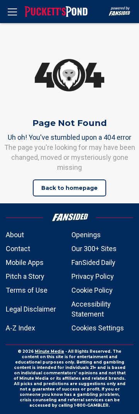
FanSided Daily (93, 262)
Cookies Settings (97, 328)
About (15, 235)
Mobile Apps (25, 262)
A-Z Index (20, 328)
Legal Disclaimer (31, 309)
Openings (86, 235)
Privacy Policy (92, 276)
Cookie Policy (92, 290)
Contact (18, 249)
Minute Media (49, 351)
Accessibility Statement (91, 309)
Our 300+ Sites (94, 249)
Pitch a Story (25, 276)
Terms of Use (26, 290)
